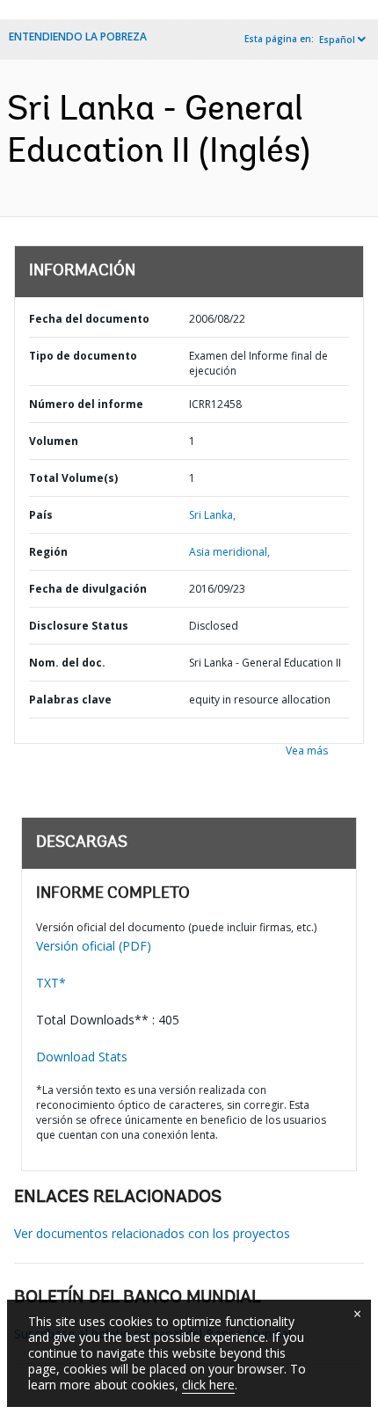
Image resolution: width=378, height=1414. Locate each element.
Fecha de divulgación (88, 588)
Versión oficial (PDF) (93, 945)
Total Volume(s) (73, 477)
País (41, 514)
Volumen (53, 441)
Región (48, 551)
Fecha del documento (89, 318)
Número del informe (86, 404)
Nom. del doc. (67, 662)
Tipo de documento (83, 355)
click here (208, 1384)
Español (337, 39)
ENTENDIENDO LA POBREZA (78, 36)
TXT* (51, 982)
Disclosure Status (78, 625)
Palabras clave (70, 699)
